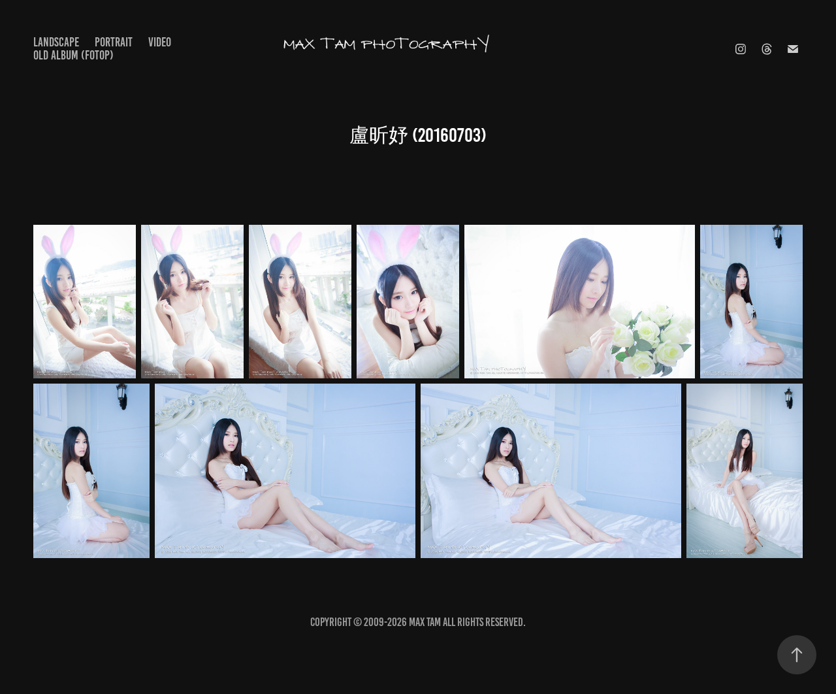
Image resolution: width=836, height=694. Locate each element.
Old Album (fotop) (73, 55)
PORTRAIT (114, 42)
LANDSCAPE (56, 42)
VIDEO (159, 42)
